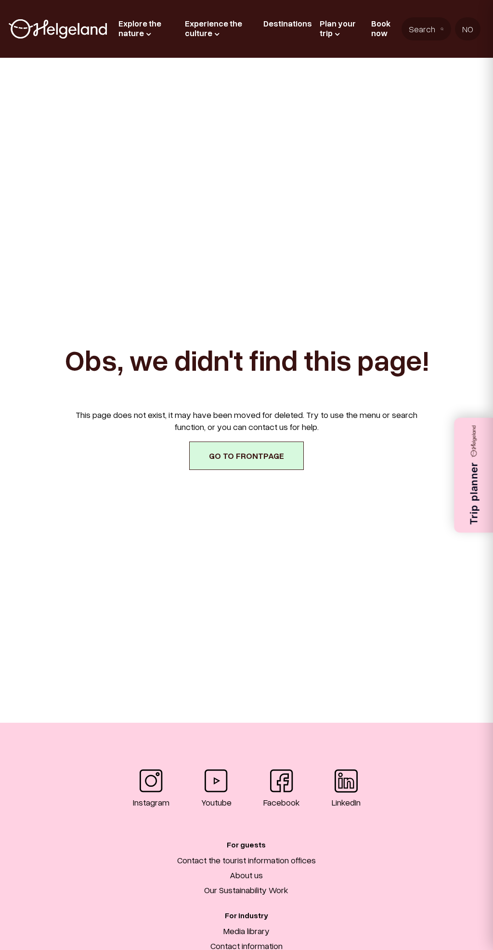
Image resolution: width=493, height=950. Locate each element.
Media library (246, 930)
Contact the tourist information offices (246, 860)
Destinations (287, 23)
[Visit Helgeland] (58, 28)
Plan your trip (338, 28)
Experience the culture (213, 28)
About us (246, 875)
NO (467, 29)
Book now (380, 28)
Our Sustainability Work (246, 890)
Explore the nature (139, 28)
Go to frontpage (246, 455)
